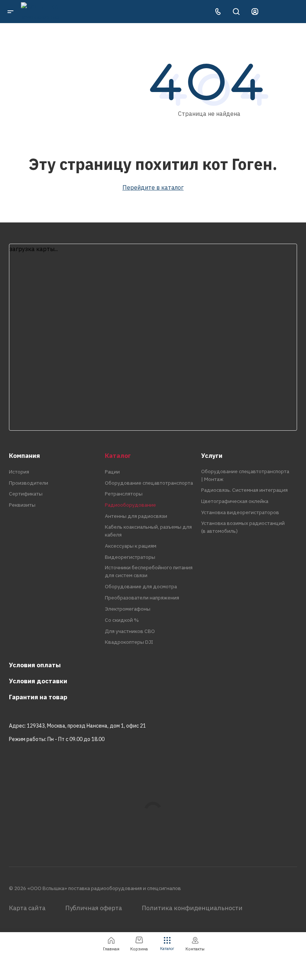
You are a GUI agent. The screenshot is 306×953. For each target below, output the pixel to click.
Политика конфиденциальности (192, 908)
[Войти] (255, 11)
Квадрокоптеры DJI (129, 642)
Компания (24, 456)
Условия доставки (38, 681)
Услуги (211, 456)
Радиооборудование (130, 504)
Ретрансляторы (124, 493)
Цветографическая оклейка (234, 501)
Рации (112, 471)
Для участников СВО (130, 631)
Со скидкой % (122, 620)
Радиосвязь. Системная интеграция (244, 490)
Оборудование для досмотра (141, 586)
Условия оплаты (35, 665)
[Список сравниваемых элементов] (272, 11)
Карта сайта (27, 908)
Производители (28, 482)
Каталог (118, 456)
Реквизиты (22, 504)
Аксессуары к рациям (130, 545)
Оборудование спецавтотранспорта (149, 482)
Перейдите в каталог (153, 187)
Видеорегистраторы (130, 557)
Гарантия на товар (38, 697)
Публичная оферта (93, 908)
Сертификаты (26, 493)
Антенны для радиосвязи (136, 516)
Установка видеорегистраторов (240, 512)
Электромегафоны (127, 608)
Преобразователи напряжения (142, 597)
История (19, 471)
